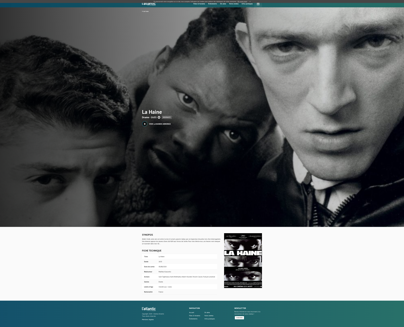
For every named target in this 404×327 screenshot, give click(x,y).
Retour (146, 11)
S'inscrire (239, 317)
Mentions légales (148, 319)
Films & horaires (199, 4)
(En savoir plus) (242, 1)
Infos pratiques (247, 4)
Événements (212, 4)
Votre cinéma (234, 4)
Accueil (191, 312)
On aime (223, 4)
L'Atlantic (149, 4)
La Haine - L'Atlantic (149, 309)
